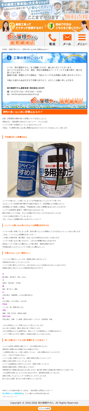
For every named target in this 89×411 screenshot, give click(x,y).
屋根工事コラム (15, 49)
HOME (4, 49)
